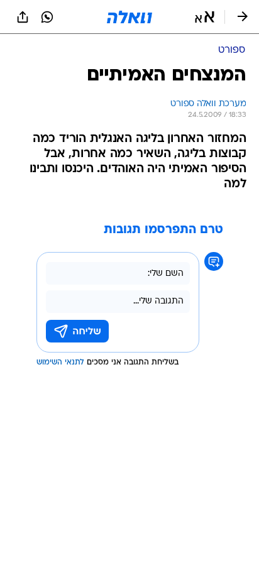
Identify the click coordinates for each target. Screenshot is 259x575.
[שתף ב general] (23, 17)
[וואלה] (129, 17)
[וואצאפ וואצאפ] (47, 17)
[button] (204, 17)
